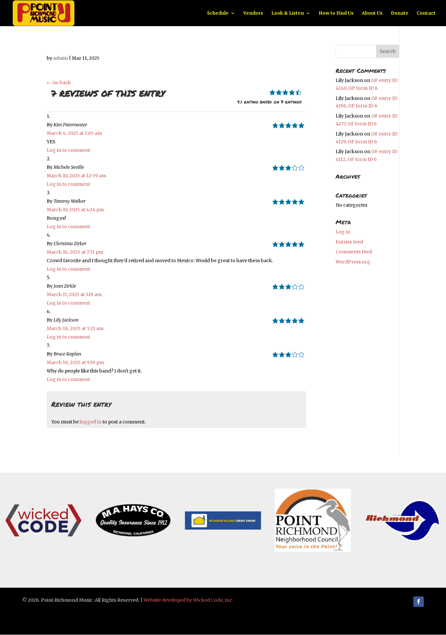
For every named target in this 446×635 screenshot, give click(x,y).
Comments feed (354, 252)
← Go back (59, 83)
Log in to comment (68, 150)
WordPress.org (353, 262)
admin (60, 58)
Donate (399, 13)
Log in (343, 232)
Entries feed (349, 242)
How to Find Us (336, 13)
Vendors (253, 13)
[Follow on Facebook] (418, 601)
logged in (91, 422)
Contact (426, 13)
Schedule (218, 13)
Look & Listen (287, 13)
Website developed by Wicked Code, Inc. (188, 600)
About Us (372, 13)
